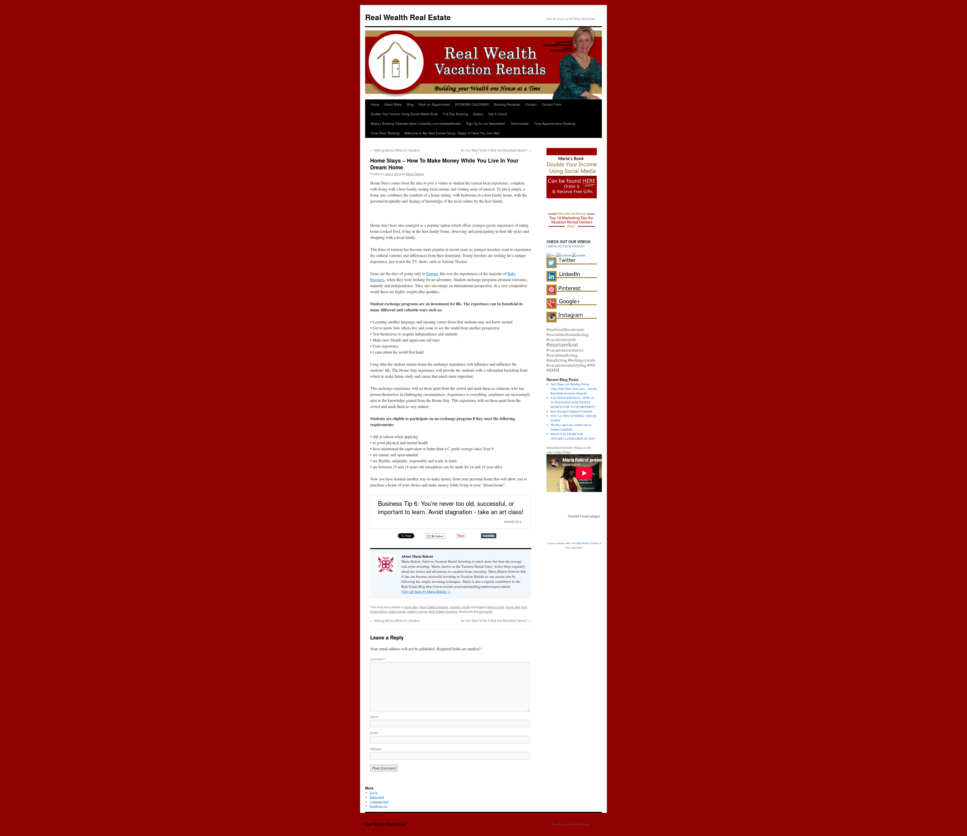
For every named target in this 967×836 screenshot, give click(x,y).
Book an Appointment (434, 104)
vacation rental (460, 607)
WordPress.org (379, 806)
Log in (373, 792)
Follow (438, 536)
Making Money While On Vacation (395, 150)
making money (417, 611)
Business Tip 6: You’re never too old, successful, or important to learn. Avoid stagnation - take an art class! (451, 507)
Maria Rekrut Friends (587, 543)
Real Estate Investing (433, 607)
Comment (378, 659)
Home (375, 104)
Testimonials (519, 123)
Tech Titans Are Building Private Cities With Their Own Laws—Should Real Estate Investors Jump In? (573, 388)
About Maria (393, 104)
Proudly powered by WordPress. (571, 824)
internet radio (563, 543)
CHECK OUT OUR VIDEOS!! (565, 246)
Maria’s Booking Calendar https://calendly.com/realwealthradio (416, 123)
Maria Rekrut (415, 174)
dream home (495, 607)
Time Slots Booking (385, 133)
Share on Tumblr (488, 535)
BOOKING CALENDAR (472, 104)
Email (374, 733)
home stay (411, 607)
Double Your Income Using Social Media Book (404, 113)
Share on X (512, 522)
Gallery (478, 113)
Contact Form (552, 104)
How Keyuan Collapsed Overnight (571, 411)
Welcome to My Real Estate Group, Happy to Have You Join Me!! (452, 133)
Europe (432, 273)
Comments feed (379, 802)
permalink (485, 611)
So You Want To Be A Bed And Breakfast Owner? (496, 150)
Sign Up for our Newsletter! (485, 123)
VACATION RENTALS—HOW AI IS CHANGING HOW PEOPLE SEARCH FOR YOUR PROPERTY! (573, 402)
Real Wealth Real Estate (408, 17)
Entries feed (377, 797)
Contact (531, 104)
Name (374, 716)
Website (375, 749)
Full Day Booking (455, 113)
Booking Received (507, 104)
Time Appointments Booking (554, 123)
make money (397, 611)
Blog (410, 104)
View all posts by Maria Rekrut (426, 591)
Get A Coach (497, 113)
